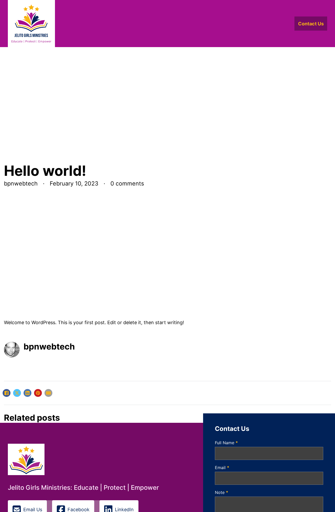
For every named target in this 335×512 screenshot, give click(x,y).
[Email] (48, 393)
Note (221, 492)
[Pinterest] (38, 393)
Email (222, 467)
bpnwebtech (49, 346)
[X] (17, 393)
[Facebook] (6, 393)
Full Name (226, 443)
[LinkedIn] (27, 393)
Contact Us (311, 23)
